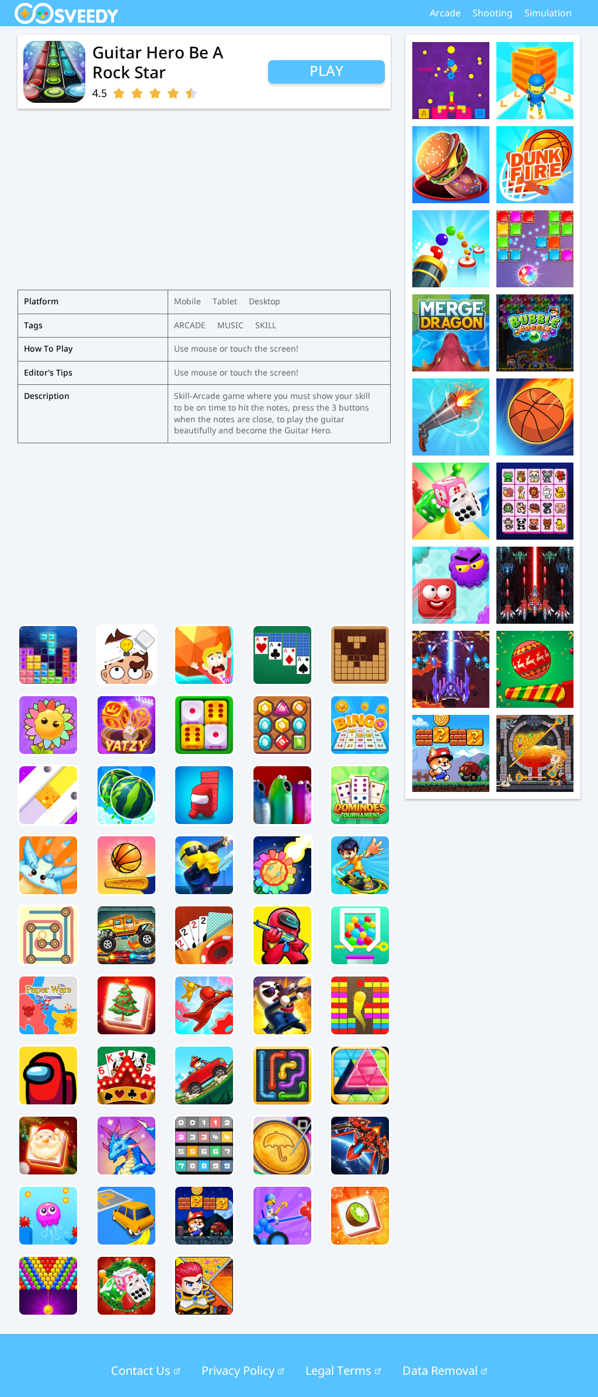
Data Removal (440, 1371)
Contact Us (141, 1371)
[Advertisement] (204, 531)
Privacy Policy (237, 1371)
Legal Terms (338, 1371)
